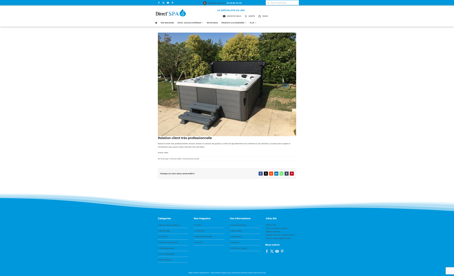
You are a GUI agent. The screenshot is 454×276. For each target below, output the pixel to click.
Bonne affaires (165, 260)
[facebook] (159, 3)
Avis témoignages (167, 254)
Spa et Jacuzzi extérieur (169, 225)
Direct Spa (164, 159)
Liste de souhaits (238, 225)
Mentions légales (221, 273)
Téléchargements (166, 248)
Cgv (229, 273)
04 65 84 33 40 (234, 3)
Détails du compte (239, 248)
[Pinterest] (282, 251)
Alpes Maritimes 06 (203, 237)
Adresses (235, 242)
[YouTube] (277, 251)
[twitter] (163, 3)
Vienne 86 (199, 231)
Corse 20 (199, 242)
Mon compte (236, 231)
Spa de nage (164, 231)
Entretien (163, 237)
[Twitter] (272, 251)
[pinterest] (172, 3)
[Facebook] (266, 251)
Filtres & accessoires (168, 242)
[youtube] (168, 3)
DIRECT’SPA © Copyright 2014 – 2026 (201, 273)
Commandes (236, 237)
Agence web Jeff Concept (257, 273)
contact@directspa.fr (282, 238)
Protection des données (240, 273)
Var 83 (198, 225)
